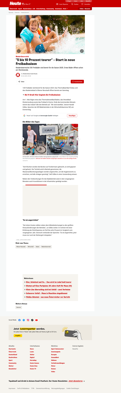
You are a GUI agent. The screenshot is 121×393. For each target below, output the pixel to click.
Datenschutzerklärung (43, 388)
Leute (32, 352)
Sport (20, 9)
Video (82, 9)
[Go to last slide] (22, 139)
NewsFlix (75, 349)
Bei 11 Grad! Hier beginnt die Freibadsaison (42, 95)
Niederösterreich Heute (30, 74)
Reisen (53, 369)
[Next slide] (78, 139)
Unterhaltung (40, 9)
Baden (37, 247)
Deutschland (13, 355)
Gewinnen (58, 9)
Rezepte (54, 355)
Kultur (32, 355)
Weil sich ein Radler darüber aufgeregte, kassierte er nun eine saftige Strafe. (56, 158)
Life (34, 9)
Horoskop (33, 360)
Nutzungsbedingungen (58, 388)
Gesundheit (55, 357)
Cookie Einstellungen (72, 388)
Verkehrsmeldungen (58, 363)
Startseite (11, 12)
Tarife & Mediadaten (23, 388)
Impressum (12, 388)
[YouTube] (36, 320)
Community (50, 9)
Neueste (87, 9)
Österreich (13, 9)
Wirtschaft (31, 247)
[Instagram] (28, 320)
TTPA (32, 388)
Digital (32, 357)
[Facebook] (19, 320)
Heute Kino (33, 366)
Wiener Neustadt (20, 247)
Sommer (18, 307)
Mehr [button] (64, 9)
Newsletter (12, 369)
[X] (24, 320)
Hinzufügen (72, 116)
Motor (53, 366)
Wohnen (54, 360)
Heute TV (33, 369)
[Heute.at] (15, 3)
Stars (32, 349)
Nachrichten (13, 357)
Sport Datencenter (57, 349)
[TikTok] (32, 320)
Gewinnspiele (55, 352)
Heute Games (34, 363)
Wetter (11, 366)
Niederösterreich (25, 12)
